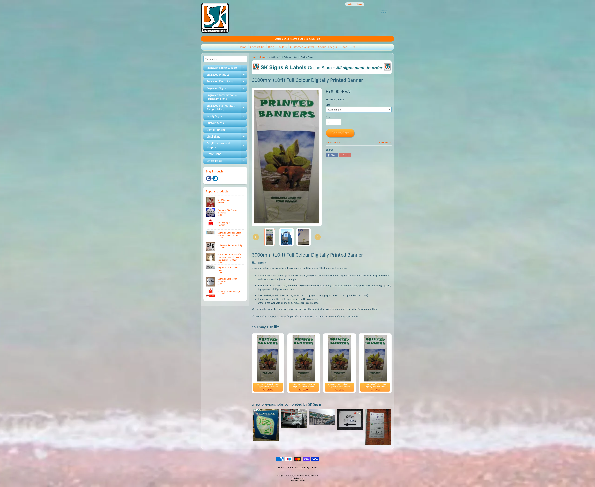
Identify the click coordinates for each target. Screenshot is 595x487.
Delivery (305, 467)
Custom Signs (215, 123)
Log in (349, 4)
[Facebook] (209, 178)
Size (328, 104)
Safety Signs (227, 117)
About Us (293, 467)
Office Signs (227, 155)
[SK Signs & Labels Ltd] (215, 17)
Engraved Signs (227, 89)
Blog (271, 47)
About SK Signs (327, 47)
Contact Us (257, 47)
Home (242, 47)
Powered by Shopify (297, 481)
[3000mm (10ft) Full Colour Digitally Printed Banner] (269, 237)
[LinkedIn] (215, 178)
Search (281, 467)
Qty (328, 117)
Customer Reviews (302, 47)
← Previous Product (333, 142)
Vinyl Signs (227, 137)
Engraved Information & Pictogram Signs (222, 97)
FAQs (283, 48)
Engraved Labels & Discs (227, 68)
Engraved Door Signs (227, 82)
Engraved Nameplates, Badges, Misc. (227, 107)
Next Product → (385, 142)
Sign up (359, 4)
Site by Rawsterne (297, 478)
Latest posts (227, 161)
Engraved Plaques (227, 75)
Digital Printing (227, 130)
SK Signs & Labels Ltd (296, 475)
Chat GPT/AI (348, 47)
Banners (263, 57)
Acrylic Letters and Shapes (227, 145)
